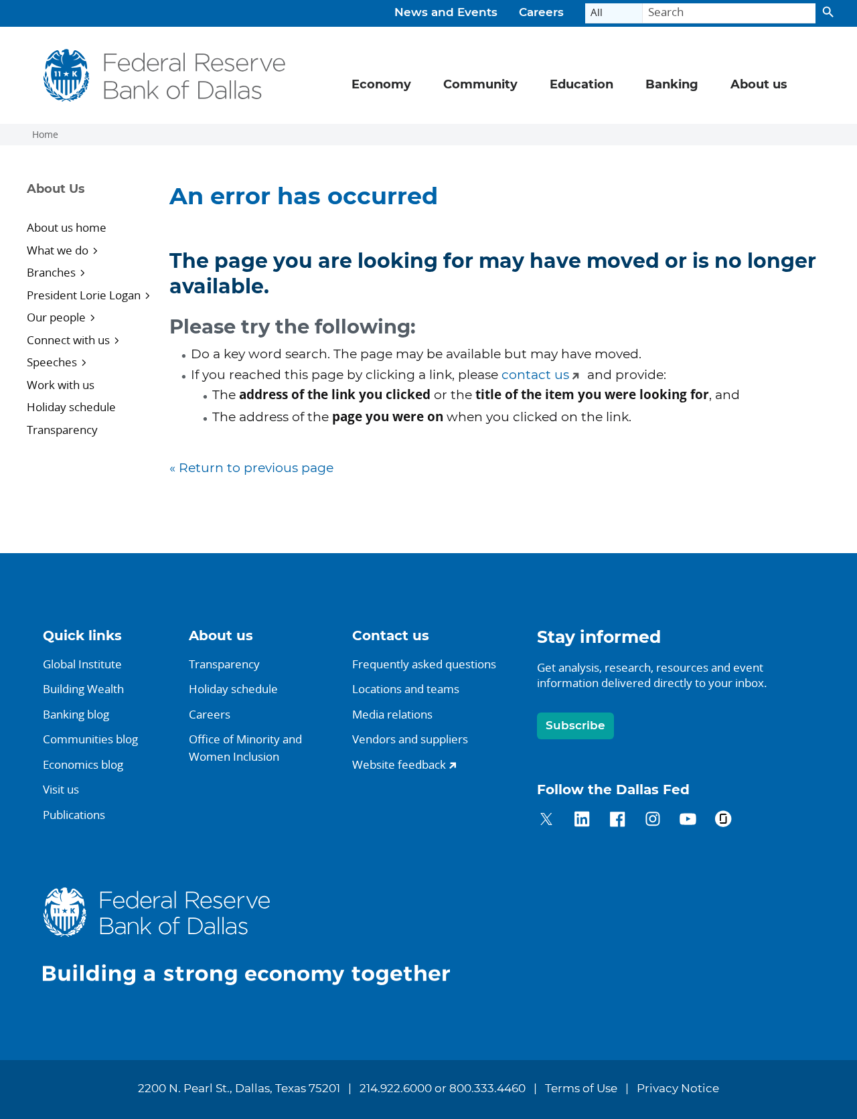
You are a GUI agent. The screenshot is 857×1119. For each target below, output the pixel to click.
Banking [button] (671, 85)
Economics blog (83, 764)
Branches (51, 272)
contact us (535, 375)
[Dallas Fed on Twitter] (546, 821)
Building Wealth (83, 688)
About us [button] (758, 85)
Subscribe (575, 725)
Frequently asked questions (424, 664)
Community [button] (480, 85)
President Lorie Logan (84, 295)
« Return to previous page (251, 468)
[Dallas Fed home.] (257, 936)
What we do (57, 250)
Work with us (60, 384)
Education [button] (581, 85)
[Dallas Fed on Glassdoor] (723, 821)
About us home (66, 227)
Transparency (62, 429)
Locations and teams (405, 688)
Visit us (61, 789)
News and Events (445, 12)
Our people (56, 317)
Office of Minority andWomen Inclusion (245, 747)
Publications (74, 814)
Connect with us (68, 340)
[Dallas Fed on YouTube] (688, 821)
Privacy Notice (678, 1089)
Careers (541, 12)
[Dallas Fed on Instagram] (653, 821)
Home (45, 135)
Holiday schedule (71, 407)
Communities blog (90, 739)
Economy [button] (381, 85)
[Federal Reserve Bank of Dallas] (165, 75)
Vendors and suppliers (410, 739)
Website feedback (399, 764)
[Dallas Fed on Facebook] (617, 821)
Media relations (392, 714)
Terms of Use (581, 1089)
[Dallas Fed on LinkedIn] (582, 821)
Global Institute (82, 664)
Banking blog (76, 714)
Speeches (52, 362)
